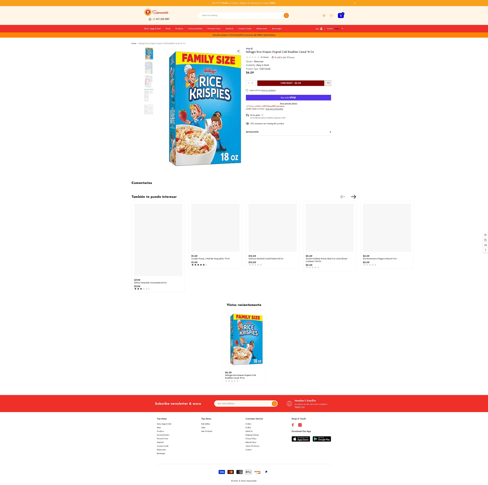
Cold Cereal (265, 68)
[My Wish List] (331, 15)
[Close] (354, 3)
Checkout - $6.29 (291, 82)
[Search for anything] (244, 15)
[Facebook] (292, 425)
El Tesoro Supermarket (247, 481)
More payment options (288, 103)
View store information (274, 109)
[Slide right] (353, 197)
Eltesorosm (259, 61)
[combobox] (241, 15)
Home (134, 43)
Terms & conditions (268, 90)
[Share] (238, 51)
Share (238, 51)
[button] (341, 15)
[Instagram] (300, 425)
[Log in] (324, 15)
